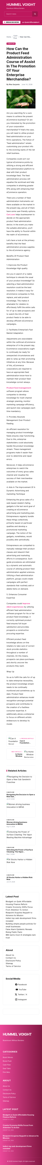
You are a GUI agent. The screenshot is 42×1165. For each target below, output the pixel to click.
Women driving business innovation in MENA (17, 823)
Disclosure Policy (13, 960)
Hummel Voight (21, 4)
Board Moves (8, 1057)
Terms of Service (13, 966)
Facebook (22, 984)
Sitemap (9, 963)
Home (9, 37)
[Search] (35, 13)
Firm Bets (6, 1072)
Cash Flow (7, 1065)
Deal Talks (7, 1068)
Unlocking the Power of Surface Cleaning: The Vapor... (20, 851)
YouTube (22, 989)
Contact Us (11, 958)
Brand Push (7, 1061)
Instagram (22, 999)
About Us (10, 955)
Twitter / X (22, 994)
